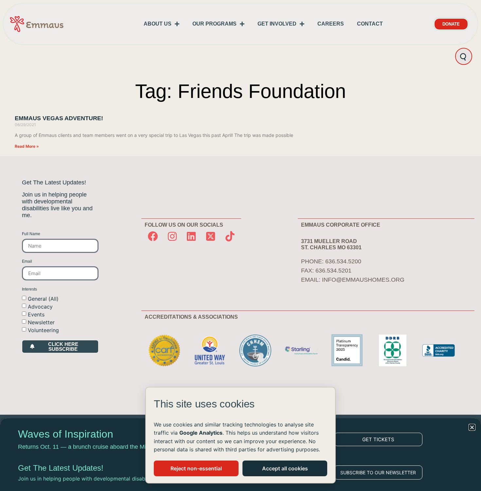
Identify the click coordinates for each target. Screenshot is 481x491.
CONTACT (370, 24)
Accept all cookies (285, 468)
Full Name (31, 234)
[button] (472, 427)
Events (36, 314)
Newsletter (41, 322)
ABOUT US (157, 24)
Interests (29, 289)
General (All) (43, 298)
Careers (330, 24)
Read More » (27, 146)
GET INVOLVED (277, 24)
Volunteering (43, 330)
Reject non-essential (196, 468)
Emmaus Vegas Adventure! (59, 118)
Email (27, 261)
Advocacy (40, 306)
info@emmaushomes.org (363, 279)
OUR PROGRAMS (214, 24)
